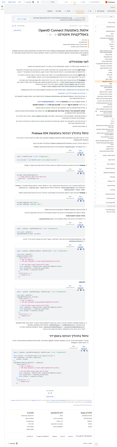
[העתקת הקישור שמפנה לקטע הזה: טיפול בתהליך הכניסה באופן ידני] (47, 336)
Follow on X (60, 421)
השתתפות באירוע (58, 426)
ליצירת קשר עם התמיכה (27, 415)
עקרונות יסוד (100, 11)
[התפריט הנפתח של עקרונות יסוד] (95, 11)
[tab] (80, 151)
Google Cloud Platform (42, 436)
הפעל (83, 2)
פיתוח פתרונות (95, 2)
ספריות (90, 424)
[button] (107, 27)
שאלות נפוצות (30, 429)
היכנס (3, 2)
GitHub (90, 426)
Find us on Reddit (58, 418)
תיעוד (112, 7)
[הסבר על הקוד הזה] (78, 154)
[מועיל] (15, 26)
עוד (66, 2)
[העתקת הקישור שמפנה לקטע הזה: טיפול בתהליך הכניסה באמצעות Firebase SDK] (30, 133)
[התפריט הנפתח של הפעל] (80, 2)
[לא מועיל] (12, 26)
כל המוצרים (30, 436)
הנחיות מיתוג (30, 426)
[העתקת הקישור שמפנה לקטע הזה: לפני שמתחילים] (67, 62)
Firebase (86, 26)
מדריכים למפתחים (87, 415)
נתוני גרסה (31, 424)
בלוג (19, 2)
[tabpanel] (50, 158)
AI (90, 11)
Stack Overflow (29, 418)
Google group (30, 421)
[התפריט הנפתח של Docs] (71, 2)
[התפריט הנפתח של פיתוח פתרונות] (89, 2)
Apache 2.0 (35, 400)
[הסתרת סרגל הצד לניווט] (96, 444)
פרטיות (85, 443)
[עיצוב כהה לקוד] (80, 154)
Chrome (62, 436)
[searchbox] (105, 16)
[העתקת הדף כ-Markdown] (50, 34)
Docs (74, 2)
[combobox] (49, 2)
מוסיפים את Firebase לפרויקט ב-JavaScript (71, 93)
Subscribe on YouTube (57, 424)
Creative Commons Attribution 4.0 (60, 400)
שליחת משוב (17, 30)
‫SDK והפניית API (88, 418)
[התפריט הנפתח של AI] (88, 11)
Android (70, 436)
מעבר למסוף (12, 2)
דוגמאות (49, 11)
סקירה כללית (111, 11)
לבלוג (61, 415)
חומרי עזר (58, 11)
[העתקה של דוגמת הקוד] (83, 154)
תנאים (90, 443)
